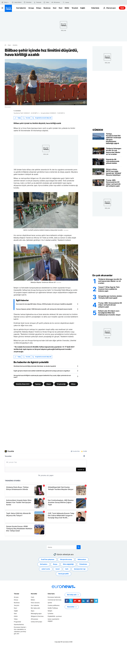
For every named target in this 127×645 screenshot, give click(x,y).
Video (16, 619)
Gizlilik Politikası (53, 608)
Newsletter (71, 607)
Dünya (38, 8)
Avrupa (31, 8)
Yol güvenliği (61, 384)
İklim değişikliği (68, 564)
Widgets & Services (37, 616)
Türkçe (5, 2)
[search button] (63, 2)
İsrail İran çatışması (47, 559)
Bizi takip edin (35, 608)
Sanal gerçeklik (63, 573)
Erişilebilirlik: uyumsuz (55, 616)
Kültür (67, 8)
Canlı (122, 8)
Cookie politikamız (54, 605)
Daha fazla (51, 593)
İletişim (50, 611)
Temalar (16, 593)
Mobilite (15, 45)
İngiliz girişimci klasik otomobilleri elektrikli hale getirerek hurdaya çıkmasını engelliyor (42, 371)
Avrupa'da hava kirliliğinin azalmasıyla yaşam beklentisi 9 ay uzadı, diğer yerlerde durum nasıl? (42, 376)
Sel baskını (43, 564)
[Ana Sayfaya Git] (8, 8)
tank (66, 569)
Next (60, 8)
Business (47, 8)
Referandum (82, 559)
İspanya (38, 384)
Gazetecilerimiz (19, 624)
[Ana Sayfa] (5, 45)
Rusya (55, 564)
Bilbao (73, 384)
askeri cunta (46, 569)
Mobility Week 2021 (22, 384)
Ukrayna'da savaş (66, 559)
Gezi (54, 8)
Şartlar (50, 602)
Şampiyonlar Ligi (79, 569)
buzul (58, 569)
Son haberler (21, 8)
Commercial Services (54, 600)
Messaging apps (36, 613)
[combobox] (73, 2)
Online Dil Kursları (36, 622)
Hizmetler (34, 593)
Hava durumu (35, 602)
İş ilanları (50, 613)
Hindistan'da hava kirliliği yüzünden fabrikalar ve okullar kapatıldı (35, 366)
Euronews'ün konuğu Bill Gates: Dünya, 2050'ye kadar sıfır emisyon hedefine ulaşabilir (44, 304)
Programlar (17, 622)
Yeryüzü (75, 8)
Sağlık (82, 8)
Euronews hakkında (54, 597)
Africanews (34, 619)
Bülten (33, 600)
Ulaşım (48, 384)
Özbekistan (83, 564)
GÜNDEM (97, 129)
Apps (32, 611)
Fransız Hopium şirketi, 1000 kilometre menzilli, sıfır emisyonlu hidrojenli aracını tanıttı (44, 309)
